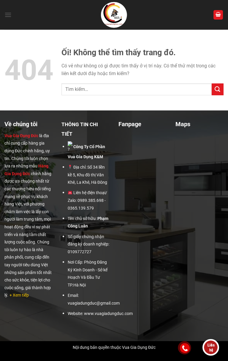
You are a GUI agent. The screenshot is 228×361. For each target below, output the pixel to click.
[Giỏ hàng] (218, 15)
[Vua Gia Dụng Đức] (114, 15)
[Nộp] (218, 89)
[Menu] (8, 14)
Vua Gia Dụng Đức (21, 135)
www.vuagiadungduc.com (108, 313)
